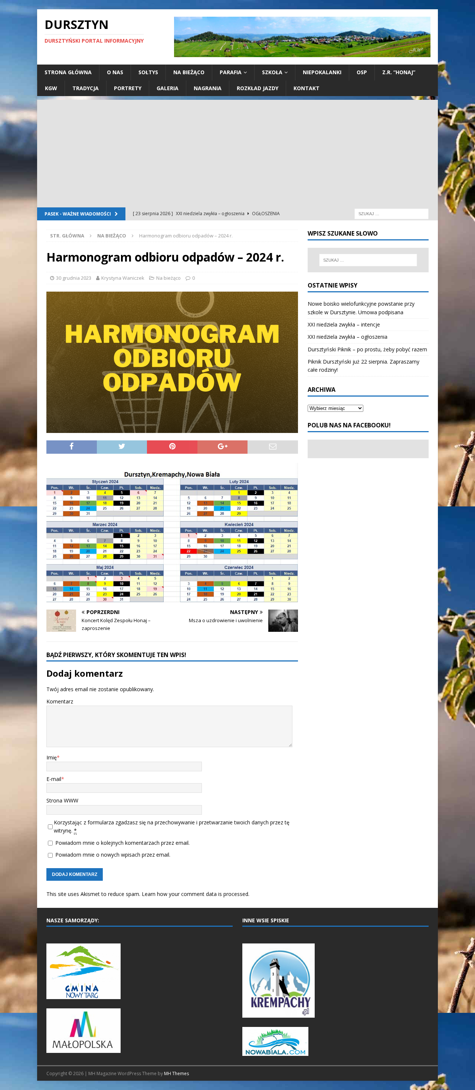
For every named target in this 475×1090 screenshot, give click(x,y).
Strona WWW (62, 800)
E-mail (53, 778)
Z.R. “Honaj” (398, 72)
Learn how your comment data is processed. (195, 893)
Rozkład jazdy (257, 88)
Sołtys (148, 72)
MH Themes (176, 1073)
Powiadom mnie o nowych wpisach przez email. (112, 854)
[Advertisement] (237, 152)
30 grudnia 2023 (73, 278)
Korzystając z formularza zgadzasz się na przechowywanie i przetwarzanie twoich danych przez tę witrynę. (171, 826)
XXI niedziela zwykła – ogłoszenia (347, 336)
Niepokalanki (322, 72)
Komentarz (59, 701)
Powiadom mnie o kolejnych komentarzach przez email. (122, 842)
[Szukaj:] (391, 213)
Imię (51, 757)
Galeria (167, 88)
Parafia (231, 72)
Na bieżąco (188, 72)
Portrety (127, 88)
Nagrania (208, 88)
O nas (115, 72)
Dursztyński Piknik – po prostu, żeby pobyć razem (367, 349)
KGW (51, 88)
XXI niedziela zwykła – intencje (344, 324)
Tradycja (85, 88)
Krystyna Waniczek (122, 278)
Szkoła (272, 72)
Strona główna (68, 72)
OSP (362, 72)
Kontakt (307, 88)
